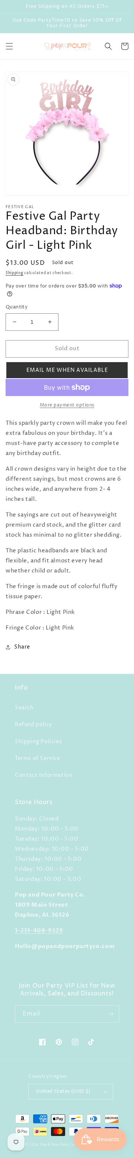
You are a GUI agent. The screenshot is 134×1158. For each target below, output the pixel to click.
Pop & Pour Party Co (57, 1145)
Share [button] (22, 646)
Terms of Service (37, 758)
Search (24, 707)
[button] (9, 46)
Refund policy (33, 724)
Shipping (14, 273)
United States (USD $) (63, 1091)
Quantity (17, 307)
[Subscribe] (110, 1014)
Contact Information (44, 775)
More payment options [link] (67, 405)
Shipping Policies (38, 741)
